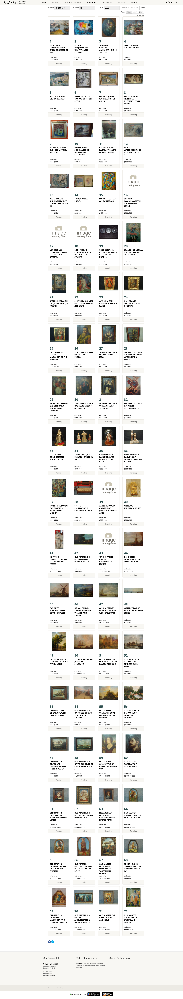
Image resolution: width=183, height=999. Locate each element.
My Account (107, 2)
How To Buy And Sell (72, 2)
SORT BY (100, 8)
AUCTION (51, 8)
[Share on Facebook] (49, 941)
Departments (91, 2)
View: (123, 12)
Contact (134, 2)
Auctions (55, 2)
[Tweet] (52, 941)
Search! (143, 7)
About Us (121, 2)
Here (80, 963)
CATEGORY (76, 8)
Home (44, 2)
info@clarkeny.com (50, 975)
